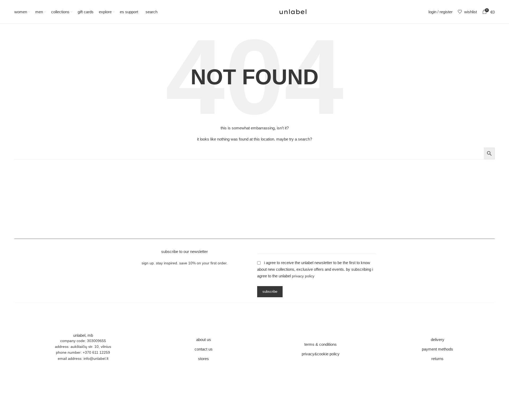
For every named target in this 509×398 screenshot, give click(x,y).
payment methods (437, 349)
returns (437, 358)
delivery (437, 339)
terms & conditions (320, 344)
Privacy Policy (303, 276)
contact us (204, 349)
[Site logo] (293, 11)
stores (203, 358)
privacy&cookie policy (321, 354)
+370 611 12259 (96, 352)
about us (203, 339)
